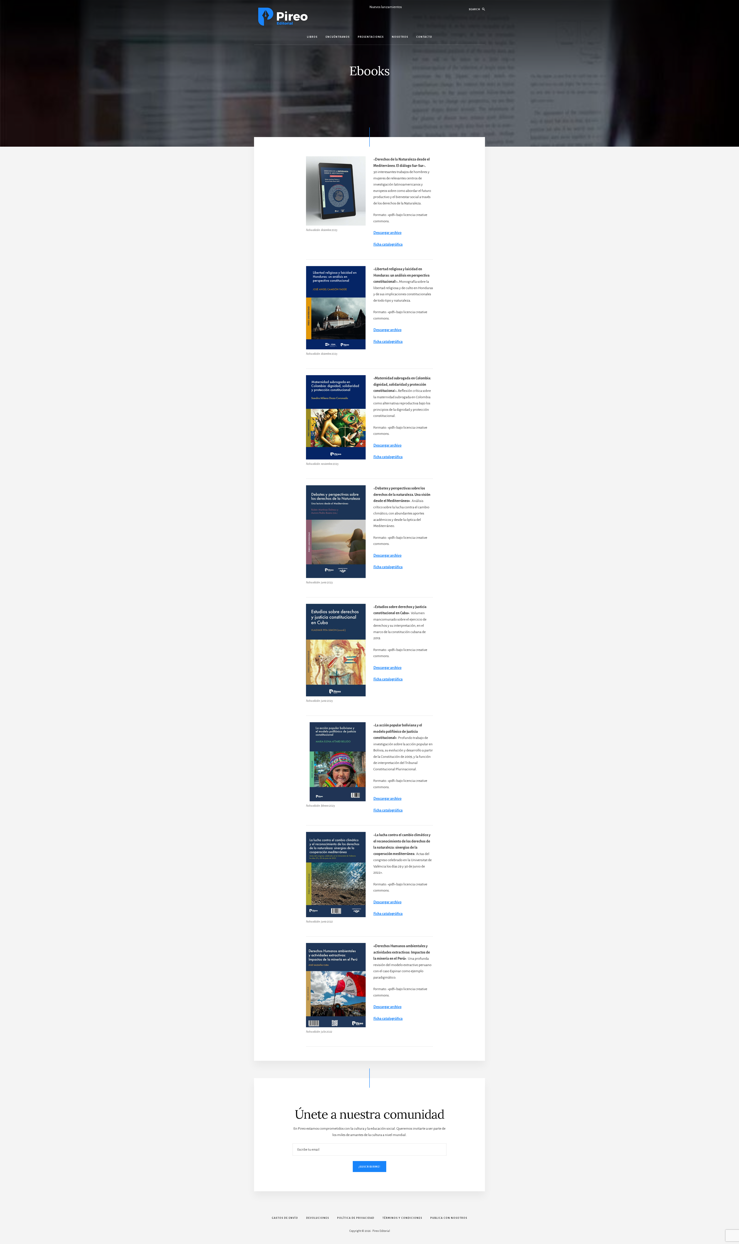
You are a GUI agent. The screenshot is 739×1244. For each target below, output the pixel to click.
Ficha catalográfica (388, 244)
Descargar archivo (387, 233)
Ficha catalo (382, 914)
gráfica (397, 914)
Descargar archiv (386, 1007)
